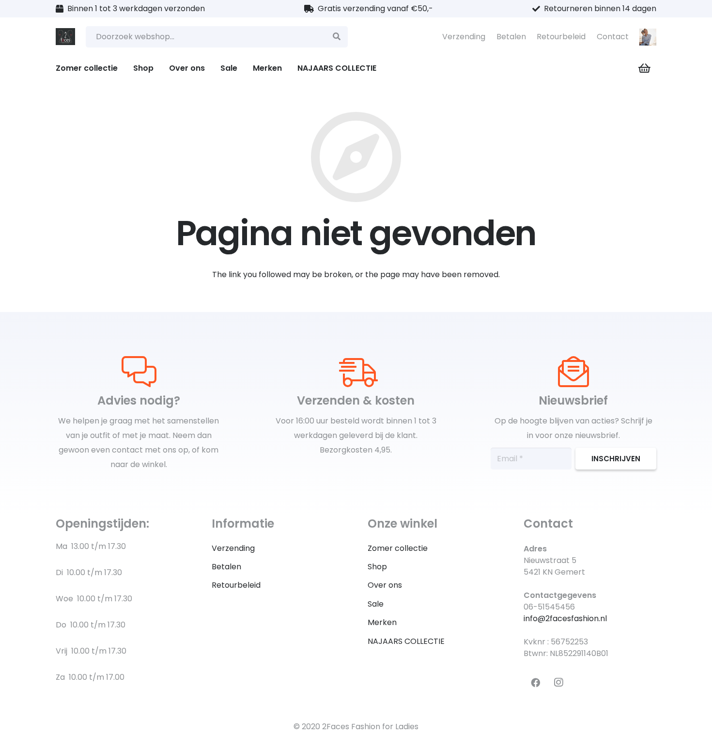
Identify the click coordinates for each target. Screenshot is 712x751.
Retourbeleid (561, 36)
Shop (377, 566)
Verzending (463, 36)
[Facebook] (535, 682)
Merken (382, 622)
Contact (613, 36)
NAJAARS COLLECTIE (406, 641)
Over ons (385, 585)
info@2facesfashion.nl (565, 618)
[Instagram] (558, 682)
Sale (376, 604)
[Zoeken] (337, 37)
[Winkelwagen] (644, 68)
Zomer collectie (398, 548)
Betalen (511, 36)
